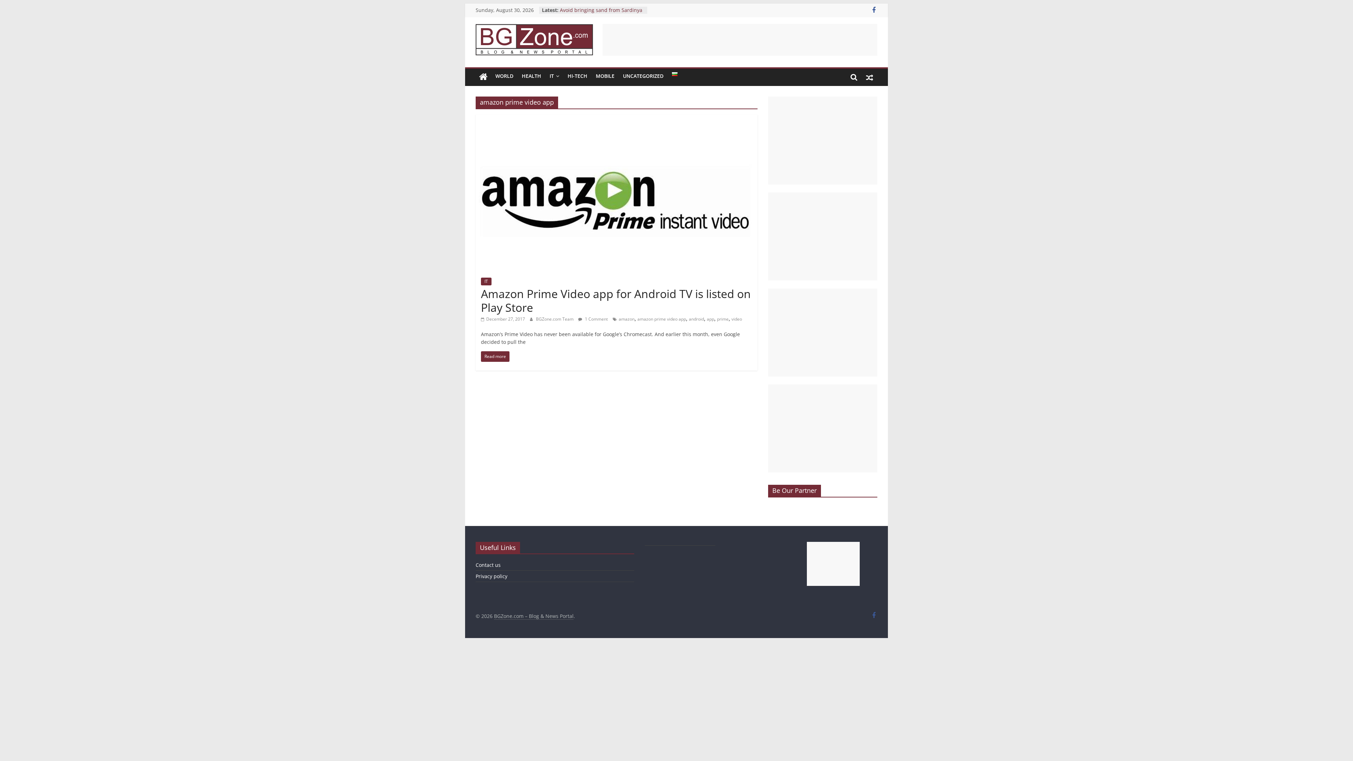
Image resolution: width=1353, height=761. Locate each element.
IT (552, 76)
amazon (627, 319)
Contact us (488, 565)
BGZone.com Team (555, 319)
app (710, 319)
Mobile (605, 76)
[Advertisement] (740, 40)
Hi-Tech (577, 76)
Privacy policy (491, 576)
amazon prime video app (661, 319)
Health (531, 76)
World (504, 76)
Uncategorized (643, 76)
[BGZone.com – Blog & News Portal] (483, 77)
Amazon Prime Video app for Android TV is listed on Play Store (616, 300)
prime (723, 319)
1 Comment (596, 319)
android (696, 319)
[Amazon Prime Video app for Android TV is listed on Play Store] (617, 119)
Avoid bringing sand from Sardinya (601, 10)
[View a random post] (869, 77)
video (736, 319)
